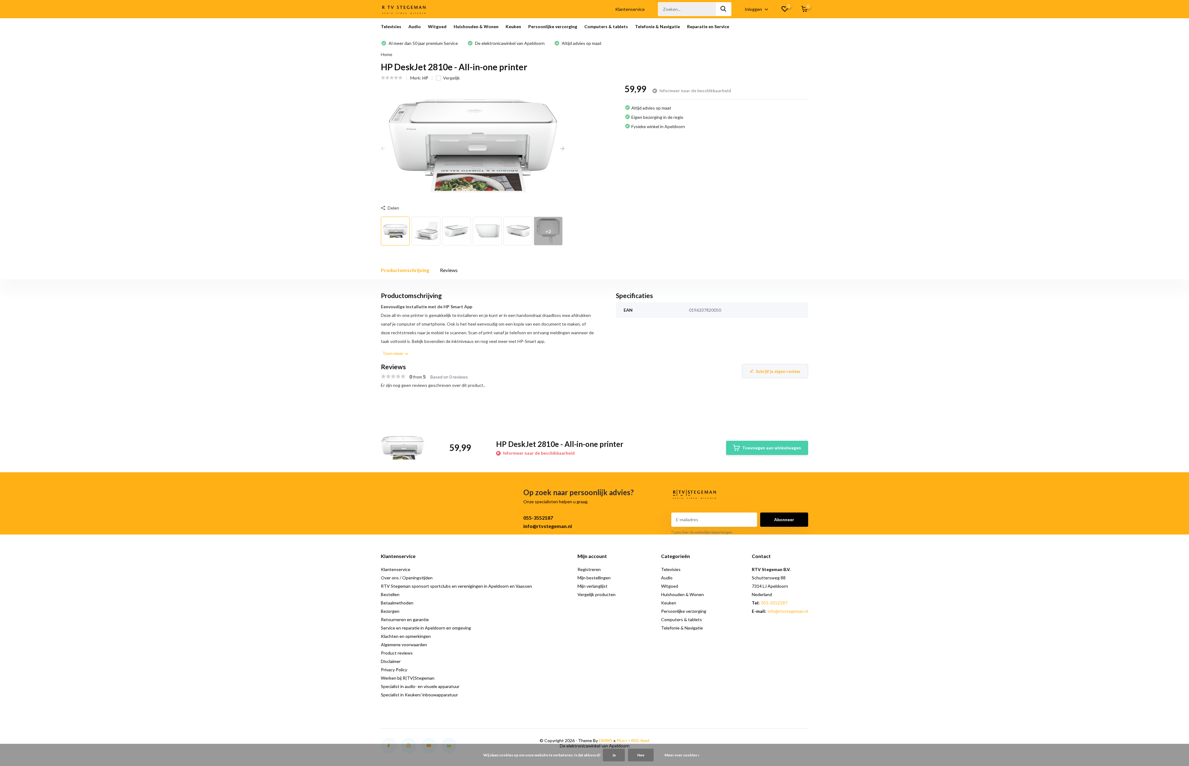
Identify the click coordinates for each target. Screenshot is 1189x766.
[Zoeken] (723, 9)
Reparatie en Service (708, 26)
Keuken (513, 26)
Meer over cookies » (681, 755)
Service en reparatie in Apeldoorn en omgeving (426, 627)
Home (386, 54)
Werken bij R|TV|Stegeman (407, 678)
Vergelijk (451, 77)
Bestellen (390, 594)
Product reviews (397, 653)
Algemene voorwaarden (404, 644)
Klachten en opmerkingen (406, 636)
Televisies (391, 26)
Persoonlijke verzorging (552, 26)
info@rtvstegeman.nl (547, 526)
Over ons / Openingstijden (407, 577)
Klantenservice (630, 9)
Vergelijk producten (596, 594)
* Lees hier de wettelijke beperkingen (701, 532)
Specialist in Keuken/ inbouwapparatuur (419, 694)
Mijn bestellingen (594, 577)
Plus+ (622, 740)
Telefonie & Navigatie (657, 26)
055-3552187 (538, 518)
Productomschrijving (405, 270)
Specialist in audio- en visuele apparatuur (420, 686)
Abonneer (784, 519)
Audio (414, 26)
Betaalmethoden (397, 602)
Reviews (449, 270)
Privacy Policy (394, 669)
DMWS (605, 740)
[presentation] (383, 148)
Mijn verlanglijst (592, 586)
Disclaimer (391, 661)
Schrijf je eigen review (778, 371)
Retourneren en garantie (405, 619)
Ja (614, 755)
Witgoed (437, 26)
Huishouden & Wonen (476, 26)
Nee (640, 755)
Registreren (589, 569)
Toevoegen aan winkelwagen (771, 447)
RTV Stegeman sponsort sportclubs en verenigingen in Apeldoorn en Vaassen (456, 586)
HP (425, 77)
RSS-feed (640, 740)
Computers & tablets (606, 26)
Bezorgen (390, 611)
